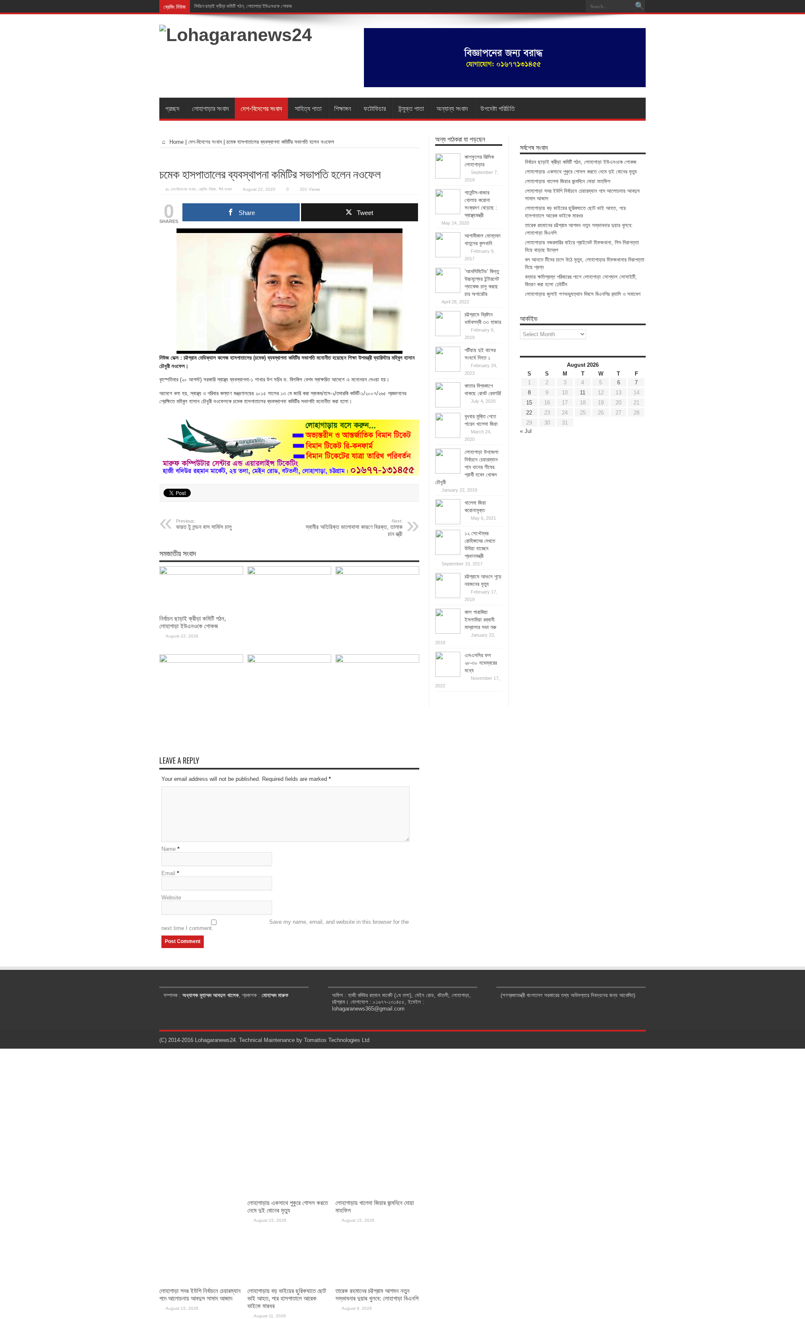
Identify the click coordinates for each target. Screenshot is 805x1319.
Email (168, 873)
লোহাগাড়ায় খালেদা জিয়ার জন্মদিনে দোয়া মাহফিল (567, 181)
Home (176, 142)
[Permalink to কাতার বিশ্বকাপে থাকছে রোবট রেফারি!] (447, 405)
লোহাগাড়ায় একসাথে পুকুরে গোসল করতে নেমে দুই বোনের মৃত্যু (581, 171)
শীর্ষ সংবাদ (225, 189)
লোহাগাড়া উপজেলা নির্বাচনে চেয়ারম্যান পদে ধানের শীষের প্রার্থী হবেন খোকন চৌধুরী (467, 467)
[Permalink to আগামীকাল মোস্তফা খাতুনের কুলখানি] (447, 255)
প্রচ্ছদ (172, 108)
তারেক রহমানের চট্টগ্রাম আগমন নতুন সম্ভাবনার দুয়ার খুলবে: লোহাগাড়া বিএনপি (376, 1294)
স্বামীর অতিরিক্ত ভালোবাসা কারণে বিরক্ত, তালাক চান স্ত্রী (354, 527)
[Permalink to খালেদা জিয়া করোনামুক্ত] (447, 522)
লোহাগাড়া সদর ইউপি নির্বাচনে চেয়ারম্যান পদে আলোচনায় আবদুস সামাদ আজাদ (200, 1294)
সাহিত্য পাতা (308, 108)
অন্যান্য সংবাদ (452, 108)
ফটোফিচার (375, 108)
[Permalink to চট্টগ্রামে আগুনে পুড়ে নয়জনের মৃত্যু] (447, 596)
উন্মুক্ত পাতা (411, 108)
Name (168, 849)
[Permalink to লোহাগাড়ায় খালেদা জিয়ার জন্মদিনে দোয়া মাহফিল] (377, 573)
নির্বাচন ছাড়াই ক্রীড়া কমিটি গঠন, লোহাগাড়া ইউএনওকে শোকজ (243, 6)
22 (529, 412)
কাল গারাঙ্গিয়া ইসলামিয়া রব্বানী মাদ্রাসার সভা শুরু (480, 619)
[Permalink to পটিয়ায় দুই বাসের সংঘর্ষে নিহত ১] (447, 370)
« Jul (526, 431)
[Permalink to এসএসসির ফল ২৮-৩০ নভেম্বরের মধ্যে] (447, 675)
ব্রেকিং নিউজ (207, 189)
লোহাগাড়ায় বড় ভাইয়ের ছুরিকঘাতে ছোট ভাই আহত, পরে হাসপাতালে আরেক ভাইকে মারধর (286, 1298)
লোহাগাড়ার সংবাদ (210, 108)
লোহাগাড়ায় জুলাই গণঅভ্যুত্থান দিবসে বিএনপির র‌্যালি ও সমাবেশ (583, 294)
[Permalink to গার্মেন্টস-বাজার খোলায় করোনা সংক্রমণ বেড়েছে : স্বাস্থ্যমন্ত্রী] (447, 212)
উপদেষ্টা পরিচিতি (497, 108)
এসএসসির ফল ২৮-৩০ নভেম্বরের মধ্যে (481, 663)
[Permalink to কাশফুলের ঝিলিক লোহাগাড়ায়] (447, 177)
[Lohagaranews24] (235, 35)
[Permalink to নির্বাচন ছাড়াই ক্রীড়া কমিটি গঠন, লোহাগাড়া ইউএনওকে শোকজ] (201, 573)
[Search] (639, 6)
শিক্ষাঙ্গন (342, 108)
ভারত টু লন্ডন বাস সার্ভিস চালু (203, 524)
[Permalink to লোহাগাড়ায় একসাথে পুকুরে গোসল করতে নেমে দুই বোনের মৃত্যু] (289, 573)
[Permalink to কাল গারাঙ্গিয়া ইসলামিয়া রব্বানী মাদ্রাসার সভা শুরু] (447, 632)
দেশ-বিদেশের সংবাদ (261, 108)
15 (529, 402)
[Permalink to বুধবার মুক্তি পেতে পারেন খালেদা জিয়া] (447, 436)
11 (582, 392)
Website (171, 897)
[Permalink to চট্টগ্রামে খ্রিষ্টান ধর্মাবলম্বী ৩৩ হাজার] (447, 334)
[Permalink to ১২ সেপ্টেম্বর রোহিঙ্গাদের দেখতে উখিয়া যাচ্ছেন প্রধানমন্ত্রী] (447, 553)
